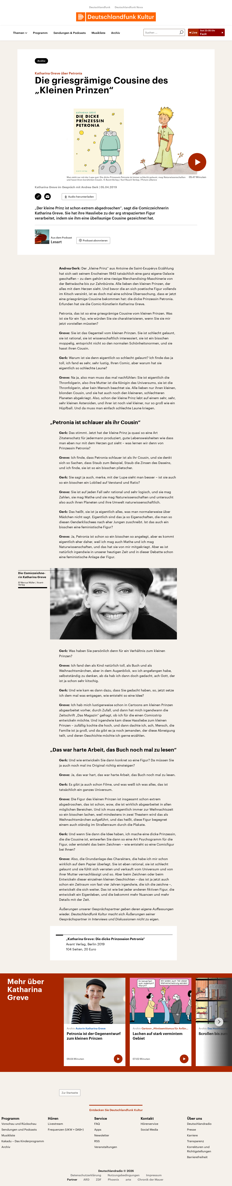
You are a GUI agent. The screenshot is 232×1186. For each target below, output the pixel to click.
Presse (191, 1129)
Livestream (55, 1123)
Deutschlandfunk (99, 7)
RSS (97, 1141)
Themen (18, 32)
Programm (40, 32)
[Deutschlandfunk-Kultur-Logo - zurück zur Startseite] (116, 16)
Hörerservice (149, 1123)
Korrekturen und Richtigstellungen (199, 1149)
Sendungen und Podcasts (19, 1129)
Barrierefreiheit (197, 1157)
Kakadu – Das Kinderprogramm (22, 1141)
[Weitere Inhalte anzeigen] (217, 1022)
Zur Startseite (70, 1092)
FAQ (97, 1123)
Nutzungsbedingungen (124, 1175)
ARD (86, 1179)
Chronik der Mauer (150, 1179)
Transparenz (195, 1141)
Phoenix (113, 1179)
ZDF (98, 1179)
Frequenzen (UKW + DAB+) (66, 1129)
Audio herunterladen (81, 196)
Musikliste (98, 32)
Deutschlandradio (199, 1123)
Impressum (154, 1175)
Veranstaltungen (105, 1147)
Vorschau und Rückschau (18, 1123)
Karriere (192, 1135)
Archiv (115, 32)
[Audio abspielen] (197, 162)
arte (128, 1179)
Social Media (149, 1129)
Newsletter (101, 1135)
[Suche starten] (181, 32)
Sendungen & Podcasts (69, 32)
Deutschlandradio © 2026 (116, 1170)
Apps (97, 1129)
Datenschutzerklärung (86, 1175)
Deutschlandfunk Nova (129, 7)
